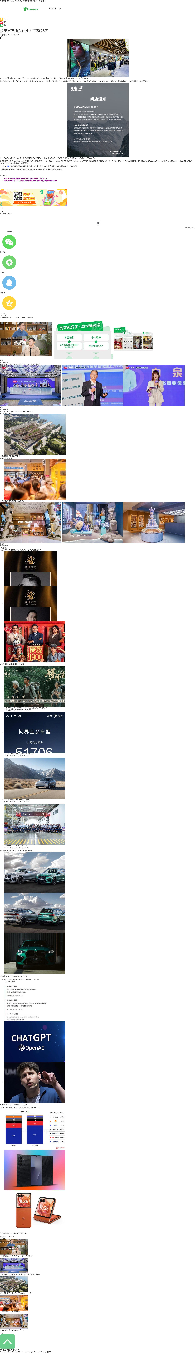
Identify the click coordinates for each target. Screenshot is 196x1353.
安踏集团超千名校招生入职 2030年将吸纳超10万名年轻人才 (26, 178)
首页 (1, 1)
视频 (24, 1)
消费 (34, 1)
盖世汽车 (7, 756)
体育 (11, 1)
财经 (27, 1)
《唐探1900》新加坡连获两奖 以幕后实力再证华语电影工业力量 (20, 550)
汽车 (37, 1)
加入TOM (16, 1350)
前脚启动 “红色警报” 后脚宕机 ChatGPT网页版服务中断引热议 (20, 979)
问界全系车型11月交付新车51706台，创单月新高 (19, 754)
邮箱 (43, 1)
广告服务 (9, 1350)
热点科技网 (3, 976)
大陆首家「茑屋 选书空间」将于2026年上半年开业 (16, 411)
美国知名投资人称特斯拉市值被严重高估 (17, 799)
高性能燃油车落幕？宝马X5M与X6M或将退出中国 (16, 851)
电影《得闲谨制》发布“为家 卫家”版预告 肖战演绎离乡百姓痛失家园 (25, 708)
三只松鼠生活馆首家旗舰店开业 (10, 456)
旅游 (14, 1)
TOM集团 (3, 1350)
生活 (17, 1)
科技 (40, 1)
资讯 (4, 1)
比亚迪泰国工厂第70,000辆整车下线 (15, 845)
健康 (30, 1)
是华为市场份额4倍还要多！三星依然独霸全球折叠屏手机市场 (19, 1108)
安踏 (8, 166)
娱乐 (8, 1)
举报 (1, 211)
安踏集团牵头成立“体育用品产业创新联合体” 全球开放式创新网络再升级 (30, 181)
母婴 (21, 1)
